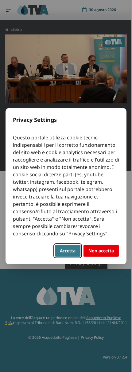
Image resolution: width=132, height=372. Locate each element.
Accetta (68, 251)
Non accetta (101, 251)
